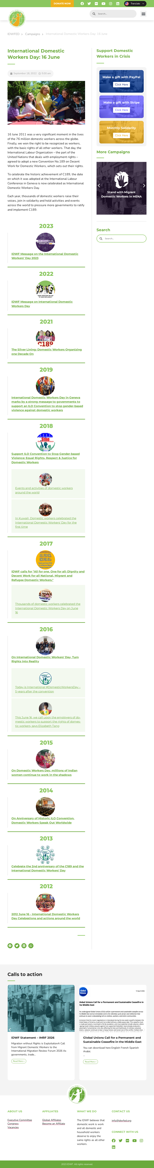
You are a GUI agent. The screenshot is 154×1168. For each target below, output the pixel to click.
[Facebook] (82, 3)
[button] (143, 14)
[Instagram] (110, 3)
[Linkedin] (117, 3)
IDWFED (14, 34)
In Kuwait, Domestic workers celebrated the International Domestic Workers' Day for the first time (46, 522)
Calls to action (25, 974)
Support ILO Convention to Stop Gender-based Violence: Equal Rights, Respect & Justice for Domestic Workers (45, 458)
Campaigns (32, 34)
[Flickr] (96, 3)
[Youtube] (103, 3)
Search (103, 230)
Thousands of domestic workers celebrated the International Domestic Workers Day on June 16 (47, 608)
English (135, 3)
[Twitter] (89, 3)
